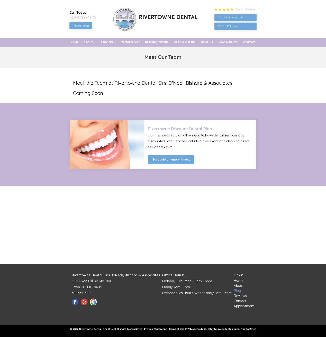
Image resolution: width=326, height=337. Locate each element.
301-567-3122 (82, 17)
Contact (249, 42)
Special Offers (185, 42)
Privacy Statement (155, 329)
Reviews (207, 42)
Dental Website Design (223, 329)
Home (74, 42)
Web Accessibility (196, 329)
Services (107, 42)
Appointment (244, 306)
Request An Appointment (232, 17)
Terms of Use (176, 329)
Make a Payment (228, 26)
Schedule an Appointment (171, 159)
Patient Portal (81, 25)
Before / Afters (157, 42)
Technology (130, 42)
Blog (237, 291)
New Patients (228, 42)
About (88, 42)
